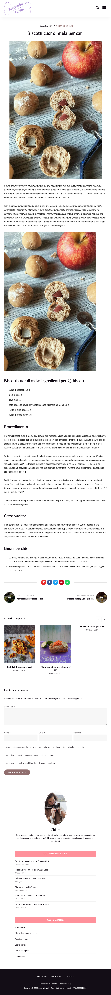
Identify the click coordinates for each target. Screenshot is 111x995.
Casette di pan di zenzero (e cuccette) (32, 861)
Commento (9, 707)
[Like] (43, 582)
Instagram (56, 976)
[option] (19, 648)
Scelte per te (20, 945)
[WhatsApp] (67, 582)
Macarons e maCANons (25, 887)
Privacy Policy (65, 984)
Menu (104, 8)
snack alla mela (54, 186)
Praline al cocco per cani (92, 626)
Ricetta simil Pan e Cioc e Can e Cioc (31, 869)
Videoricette (20, 956)
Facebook (42, 976)
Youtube (69, 976)
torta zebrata (76, 186)
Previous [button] (99, 619)
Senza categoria (22, 951)
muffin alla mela (35, 186)
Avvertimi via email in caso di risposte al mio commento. (30, 755)
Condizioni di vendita (48, 984)
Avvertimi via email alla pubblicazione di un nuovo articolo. (31, 763)
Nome (7, 733)
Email (42, 733)
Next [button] (104, 619)
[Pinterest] (61, 582)
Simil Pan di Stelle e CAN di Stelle (30, 895)
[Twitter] (55, 582)
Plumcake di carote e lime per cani (56, 668)
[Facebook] (49, 582)
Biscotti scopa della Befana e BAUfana (32, 904)
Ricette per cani (64, 26)
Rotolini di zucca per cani (19, 666)
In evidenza (20, 927)
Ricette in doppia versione (26, 933)
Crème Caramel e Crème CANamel (30, 878)
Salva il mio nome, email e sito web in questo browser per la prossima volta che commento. (45, 747)
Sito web (77, 733)
